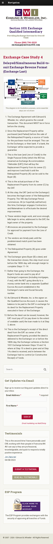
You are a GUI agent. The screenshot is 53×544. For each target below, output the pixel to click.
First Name (12, 406)
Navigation (14, 2)
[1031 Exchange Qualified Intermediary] (26, 19)
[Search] (45, 369)
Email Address (13, 395)
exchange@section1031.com (26, 44)
